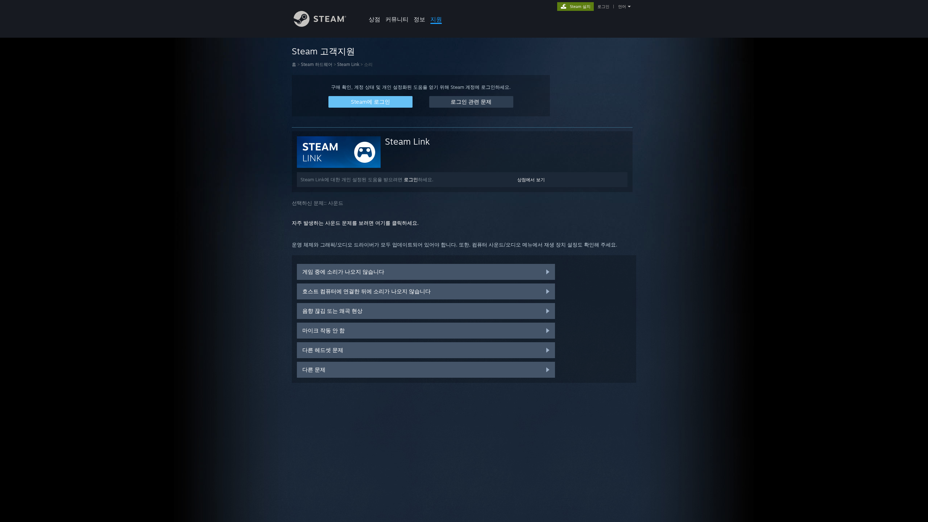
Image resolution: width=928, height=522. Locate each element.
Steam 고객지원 (323, 51)
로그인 (603, 6)
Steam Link (348, 64)
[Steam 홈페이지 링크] (320, 25)
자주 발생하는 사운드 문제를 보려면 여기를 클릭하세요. (355, 223)
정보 (419, 19)
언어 (622, 6)
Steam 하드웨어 (316, 64)
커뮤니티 (397, 19)
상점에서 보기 (531, 179)
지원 (436, 19)
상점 (374, 19)
